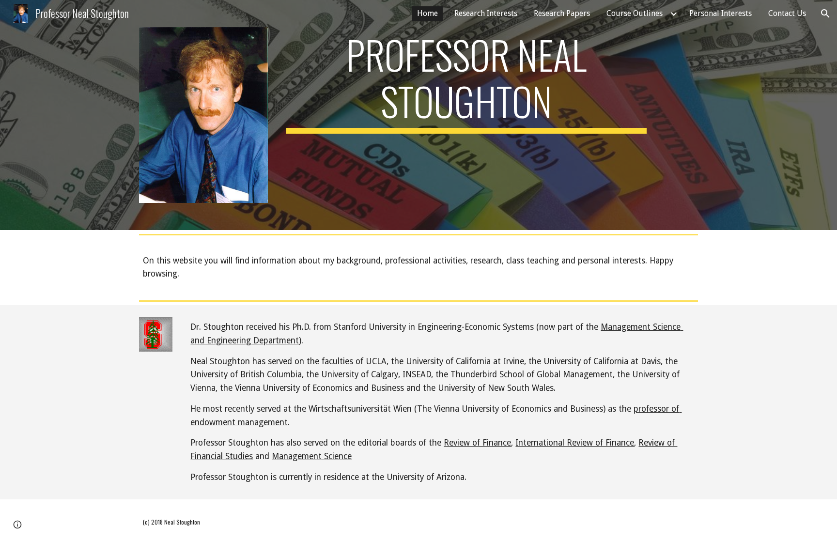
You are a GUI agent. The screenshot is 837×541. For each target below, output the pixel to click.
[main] (466, 82)
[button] (825, 13)
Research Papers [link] (562, 13)
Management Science (312, 456)
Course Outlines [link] (634, 13)
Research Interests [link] (485, 13)
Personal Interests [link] (720, 13)
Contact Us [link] (787, 13)
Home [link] (427, 13)
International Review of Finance (574, 443)
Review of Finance (477, 443)
